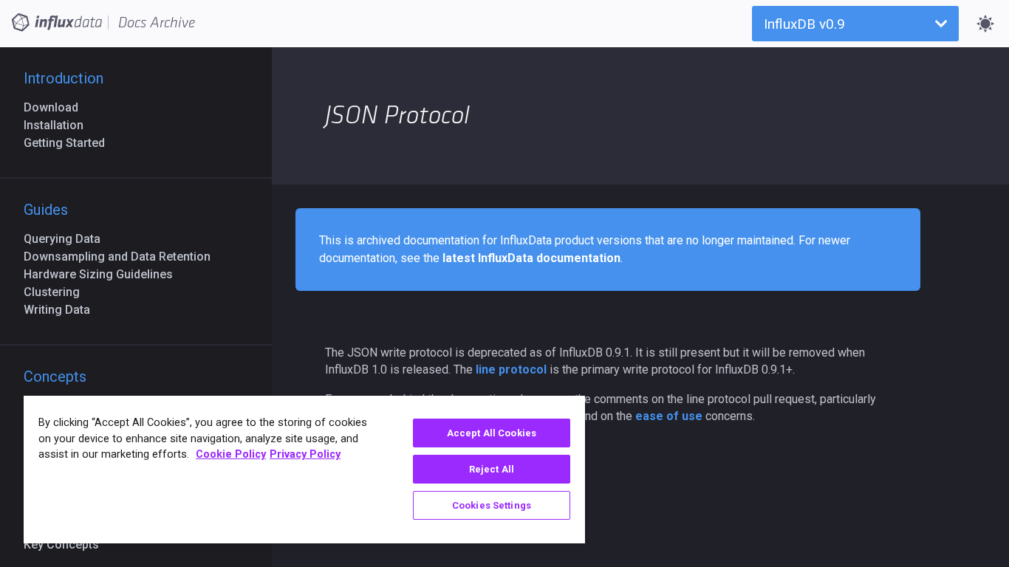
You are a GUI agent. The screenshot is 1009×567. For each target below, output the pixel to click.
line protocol (511, 369)
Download (56, 107)
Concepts (55, 376)
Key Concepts (67, 544)
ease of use (668, 416)
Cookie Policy (231, 454)
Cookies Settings (491, 505)
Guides (46, 210)
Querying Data (67, 239)
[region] (304, 469)
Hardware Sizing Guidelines (104, 274)
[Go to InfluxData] (57, 21)
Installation (59, 125)
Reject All (491, 469)
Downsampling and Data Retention (123, 257)
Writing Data (62, 310)
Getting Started (70, 143)
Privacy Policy (305, 454)
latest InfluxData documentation (531, 258)
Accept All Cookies (491, 433)
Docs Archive (156, 23)
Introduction (63, 78)
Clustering (57, 292)
